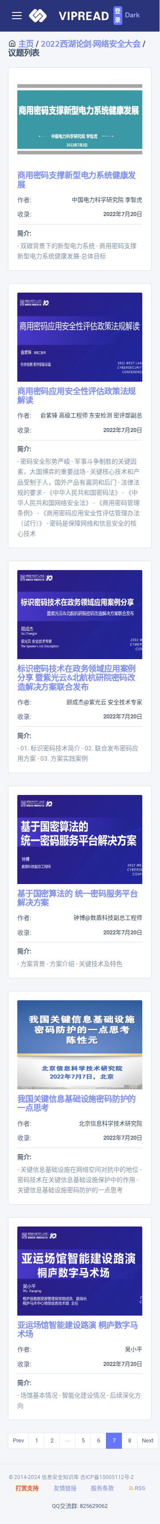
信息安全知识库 (60, 1477)
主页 (25, 43)
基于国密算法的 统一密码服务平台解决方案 (77, 898)
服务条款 (102, 1488)
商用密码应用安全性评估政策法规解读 (76, 396)
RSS (140, 1488)
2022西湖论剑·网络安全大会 (92, 43)
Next (147, 1440)
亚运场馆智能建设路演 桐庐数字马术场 (77, 1330)
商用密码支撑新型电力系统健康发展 (76, 180)
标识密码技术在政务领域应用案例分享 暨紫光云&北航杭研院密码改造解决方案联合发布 (76, 677)
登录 (118, 15)
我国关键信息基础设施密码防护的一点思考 (76, 1103)
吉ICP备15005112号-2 (107, 1477)
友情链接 (65, 1488)
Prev (18, 1440)
